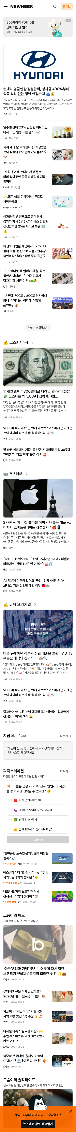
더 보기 (64, 736)
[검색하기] (54, 6)
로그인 (66, 6)
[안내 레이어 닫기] (71, 1111)
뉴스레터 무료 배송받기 (38, 1124)
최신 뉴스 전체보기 (38, 327)
